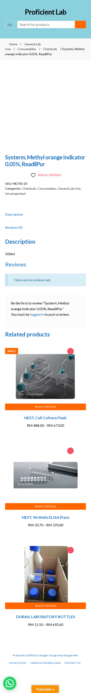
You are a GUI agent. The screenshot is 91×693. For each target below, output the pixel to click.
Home (13, 44)
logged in (37, 314)
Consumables (26, 49)
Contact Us (72, 663)
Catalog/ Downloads (45, 663)
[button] (9, 683)
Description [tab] (14, 214)
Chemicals (50, 49)
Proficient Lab (45, 12)
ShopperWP (71, 655)
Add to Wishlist (70, 351)
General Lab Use (69, 188)
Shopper (44, 655)
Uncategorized (15, 193)
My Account (18, 663)
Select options (45, 406)
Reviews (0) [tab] (14, 227)
